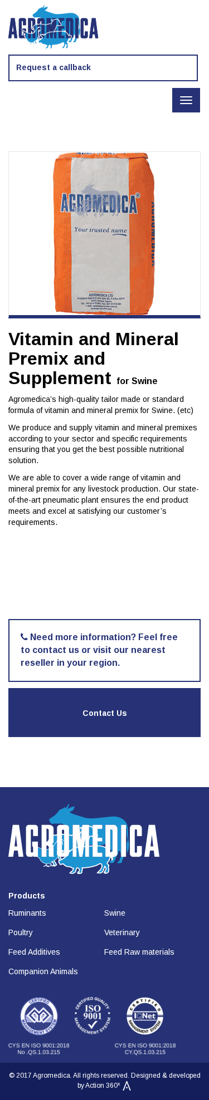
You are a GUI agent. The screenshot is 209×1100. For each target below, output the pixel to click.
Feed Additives (34, 951)
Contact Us (104, 713)
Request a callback (53, 67)
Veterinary (122, 932)
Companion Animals (43, 971)
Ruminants (27, 913)
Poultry (20, 932)
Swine (114, 913)
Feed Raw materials (139, 951)
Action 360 (102, 1085)
